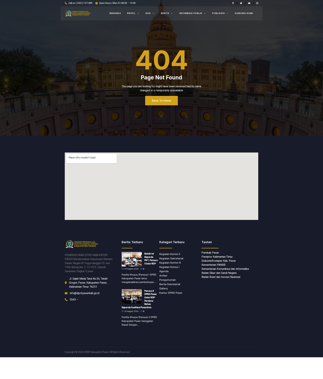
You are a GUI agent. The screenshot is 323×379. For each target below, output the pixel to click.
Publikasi (218, 13)
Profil (131, 13)
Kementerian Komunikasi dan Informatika (225, 269)
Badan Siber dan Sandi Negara (219, 273)
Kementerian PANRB (213, 265)
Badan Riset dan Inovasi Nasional (221, 277)
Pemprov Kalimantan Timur (217, 257)
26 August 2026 (131, 269)
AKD (148, 13)
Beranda (115, 13)
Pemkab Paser (210, 253)
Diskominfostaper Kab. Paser (219, 261)
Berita (165, 13)
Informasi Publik (190, 13)
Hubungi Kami (244, 13)
